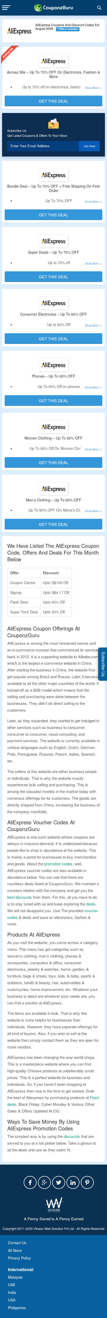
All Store (15, 1250)
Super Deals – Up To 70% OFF (53, 252)
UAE (11, 1284)
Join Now (89, 146)
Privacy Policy (19, 1257)
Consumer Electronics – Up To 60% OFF (53, 314)
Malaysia (15, 1277)
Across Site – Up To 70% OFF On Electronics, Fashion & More (53, 74)
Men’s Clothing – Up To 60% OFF (53, 499)
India (12, 1292)
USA (11, 1299)
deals (90, 903)
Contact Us (17, 1242)
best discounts (19, 897)
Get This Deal (53, 101)
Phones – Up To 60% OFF (53, 376)
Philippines (17, 1307)
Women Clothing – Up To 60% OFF (53, 438)
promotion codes (58, 863)
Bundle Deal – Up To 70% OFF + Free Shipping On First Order (53, 188)
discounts (72, 1136)
